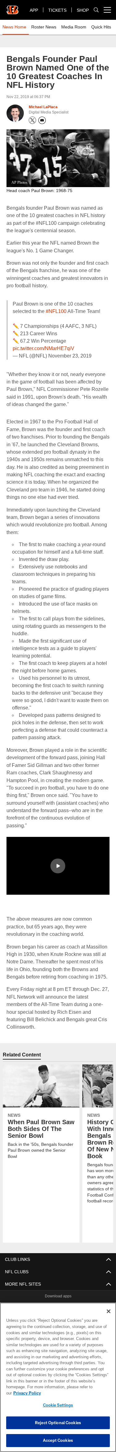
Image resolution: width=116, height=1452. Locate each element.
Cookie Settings (58, 1405)
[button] (57, 858)
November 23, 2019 (67, 355)
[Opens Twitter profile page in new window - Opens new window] (32, 120)
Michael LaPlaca (43, 107)
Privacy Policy (74, 1392)
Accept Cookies (58, 1440)
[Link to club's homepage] (12, 7)
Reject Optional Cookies (58, 1422)
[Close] (108, 1317)
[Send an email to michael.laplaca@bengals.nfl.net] (42, 120)
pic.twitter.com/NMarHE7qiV (44, 348)
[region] (58, 1380)
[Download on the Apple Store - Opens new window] (35, 1292)
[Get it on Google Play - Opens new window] (78, 1295)
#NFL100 (56, 311)
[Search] (96, 10)
